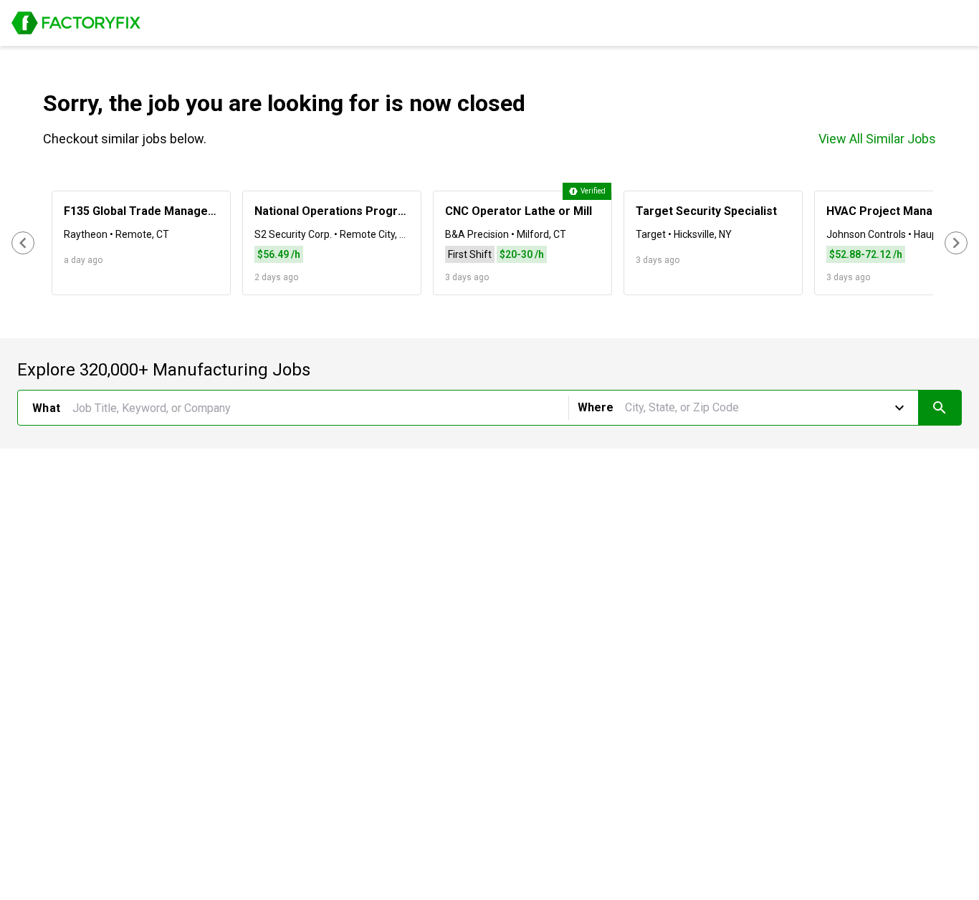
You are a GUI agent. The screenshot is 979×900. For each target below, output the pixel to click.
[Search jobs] (939, 408)
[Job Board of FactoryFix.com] (75, 22)
